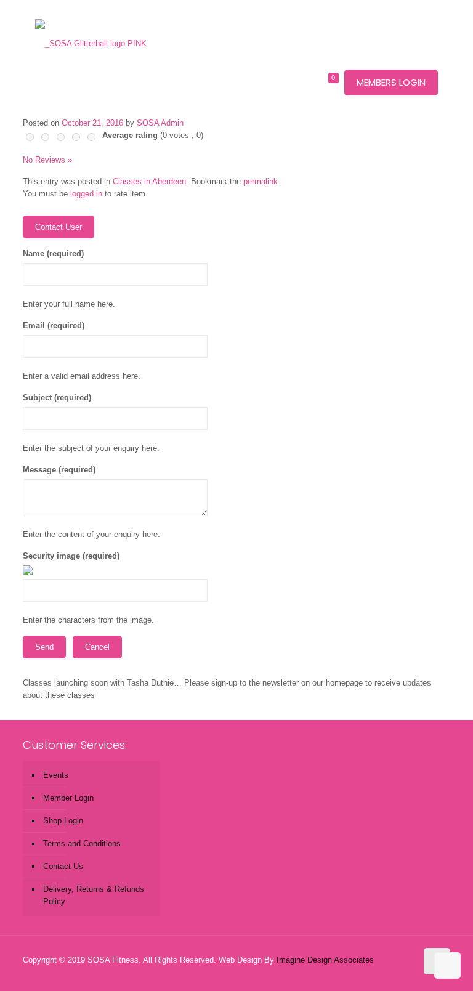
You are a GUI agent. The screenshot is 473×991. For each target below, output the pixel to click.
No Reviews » (47, 159)
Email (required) (53, 325)
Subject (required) (57, 397)
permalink (260, 181)
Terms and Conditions (82, 843)
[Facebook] (371, 971)
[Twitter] (388, 971)
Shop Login (63, 820)
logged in (86, 193)
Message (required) (59, 469)
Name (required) (53, 253)
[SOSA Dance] (91, 24)
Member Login (68, 798)
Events (55, 775)
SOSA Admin (160, 122)
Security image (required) (71, 555)
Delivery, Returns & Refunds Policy (93, 895)
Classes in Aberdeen (149, 181)
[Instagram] (404, 971)
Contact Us (63, 866)
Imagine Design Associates (325, 960)
